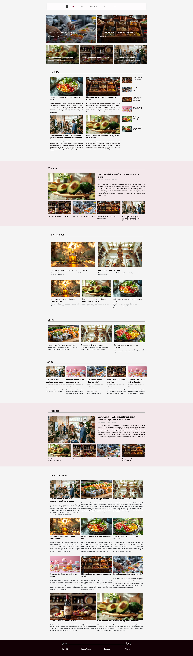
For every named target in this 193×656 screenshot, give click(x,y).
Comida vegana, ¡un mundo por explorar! (138, 118)
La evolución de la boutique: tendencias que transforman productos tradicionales (128, 59)
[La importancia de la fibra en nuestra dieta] (66, 86)
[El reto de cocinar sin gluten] (120, 254)
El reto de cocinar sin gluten (109, 270)
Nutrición (82, 6)
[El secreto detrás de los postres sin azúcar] (127, 109)
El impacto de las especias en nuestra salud (116, 32)
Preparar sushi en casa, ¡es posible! (61, 345)
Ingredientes (93, 6)
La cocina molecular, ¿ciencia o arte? (62, 32)
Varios (114, 6)
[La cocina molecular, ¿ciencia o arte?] (127, 89)
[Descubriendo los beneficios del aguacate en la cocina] (103, 124)
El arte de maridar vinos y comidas (95, 57)
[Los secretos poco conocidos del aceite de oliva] (65, 288)
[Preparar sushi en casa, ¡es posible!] (63, 333)
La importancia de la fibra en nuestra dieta (65, 98)
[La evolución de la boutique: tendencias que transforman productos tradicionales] (66, 124)
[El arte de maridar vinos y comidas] (127, 80)
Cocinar (105, 6)
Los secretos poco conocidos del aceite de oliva (63, 300)
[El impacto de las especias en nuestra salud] (103, 86)
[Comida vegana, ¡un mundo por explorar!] (127, 119)
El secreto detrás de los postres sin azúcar (137, 108)
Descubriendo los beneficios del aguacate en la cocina (60, 58)
